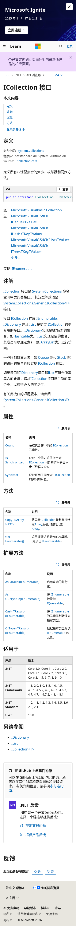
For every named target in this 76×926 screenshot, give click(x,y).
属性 (10, 117)
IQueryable (55, 603)
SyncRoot (11, 475)
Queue (43, 357)
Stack (61, 357)
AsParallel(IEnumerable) (22, 582)
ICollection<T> (22, 749)
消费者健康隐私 (28, 914)
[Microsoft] (38, 46)
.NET (18, 75)
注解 (10, 112)
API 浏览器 (33, 75)
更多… (15, 257)
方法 (10, 123)
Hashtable (22, 336)
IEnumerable (22, 268)
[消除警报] (69, 6)
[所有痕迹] (7, 75)
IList (32, 324)
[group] (38, 197)
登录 (70, 46)
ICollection (11, 291)
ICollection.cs (25, 161)
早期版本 (30, 908)
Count (9, 445)
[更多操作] (69, 75)
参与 (58, 908)
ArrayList (48, 342)
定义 (10, 106)
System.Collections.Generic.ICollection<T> (36, 303)
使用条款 (52, 914)
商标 (6, 920)
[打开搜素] (61, 46)
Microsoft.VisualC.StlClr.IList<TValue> (40, 239)
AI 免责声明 (11, 908)
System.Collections (31, 151)
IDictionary (12, 324)
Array (38, 524)
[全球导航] (4, 46)
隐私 (6, 914)
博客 (44, 908)
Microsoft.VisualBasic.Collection (36, 210)
